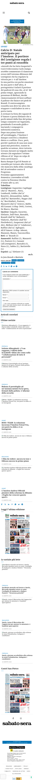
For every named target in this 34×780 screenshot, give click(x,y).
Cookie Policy (9, 768)
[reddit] (14, 266)
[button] (26, 12)
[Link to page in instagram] (20, 718)
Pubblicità (8, 771)
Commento (7, 279)
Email (5, 297)
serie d (13, 262)
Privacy (25, 766)
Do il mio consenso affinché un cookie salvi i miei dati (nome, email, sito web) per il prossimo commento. (17, 305)
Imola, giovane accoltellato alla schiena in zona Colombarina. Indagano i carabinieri (17, 657)
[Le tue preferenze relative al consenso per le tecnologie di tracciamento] (31, 777)
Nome (5, 295)
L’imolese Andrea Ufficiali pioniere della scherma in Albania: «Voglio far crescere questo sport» (17, 494)
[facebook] (1, 266)
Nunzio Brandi (6, 262)
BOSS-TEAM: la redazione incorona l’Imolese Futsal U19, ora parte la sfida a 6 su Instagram (15, 426)
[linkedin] (6, 266)
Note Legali (18, 768)
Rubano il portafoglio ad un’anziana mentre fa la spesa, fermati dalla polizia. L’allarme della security (16, 390)
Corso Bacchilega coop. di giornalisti (16, 753)
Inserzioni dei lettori (19, 771)
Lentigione (21, 260)
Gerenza (26, 768)
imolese (14, 260)
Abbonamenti (18, 766)
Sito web (5, 300)
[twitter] (4, 266)
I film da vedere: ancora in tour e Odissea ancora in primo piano (16, 460)
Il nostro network (18, 751)
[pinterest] (9, 266)
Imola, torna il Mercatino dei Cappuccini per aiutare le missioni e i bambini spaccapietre (16, 624)
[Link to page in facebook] (13, 718)
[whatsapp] (11, 266)
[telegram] (16, 266)
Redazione (9, 766)
